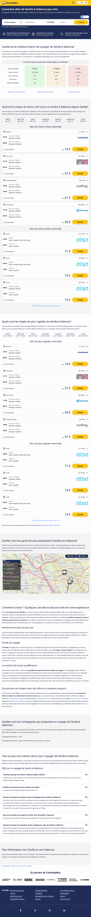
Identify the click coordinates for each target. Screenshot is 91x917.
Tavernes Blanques (43, 698)
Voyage (38, 899)
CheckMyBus (6, 866)
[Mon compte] (72, 3)
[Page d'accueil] (10, 3)
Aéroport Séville (79, 698)
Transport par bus (17, 899)
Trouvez (80, 149)
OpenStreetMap (79, 592)
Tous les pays (65, 899)
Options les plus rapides (45, 92)
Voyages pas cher (16, 866)
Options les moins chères (16, 92)
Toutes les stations (74, 92)
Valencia (83, 556)
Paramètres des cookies (44, 896)
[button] (64, 573)
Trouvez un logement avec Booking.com (15, 27)
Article (62, 896)
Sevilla (71, 556)
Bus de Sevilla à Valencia (52, 525)
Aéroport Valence (19, 701)
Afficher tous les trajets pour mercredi (46, 306)
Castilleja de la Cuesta (16, 698)
